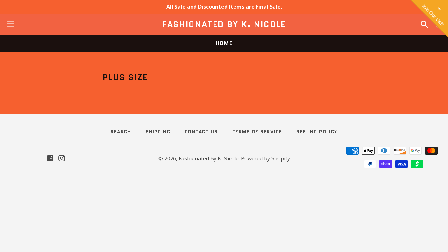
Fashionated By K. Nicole (224, 24)
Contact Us (201, 131)
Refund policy (316, 131)
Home (224, 43)
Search (121, 131)
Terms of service (257, 131)
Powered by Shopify (265, 158)
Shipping (158, 131)
